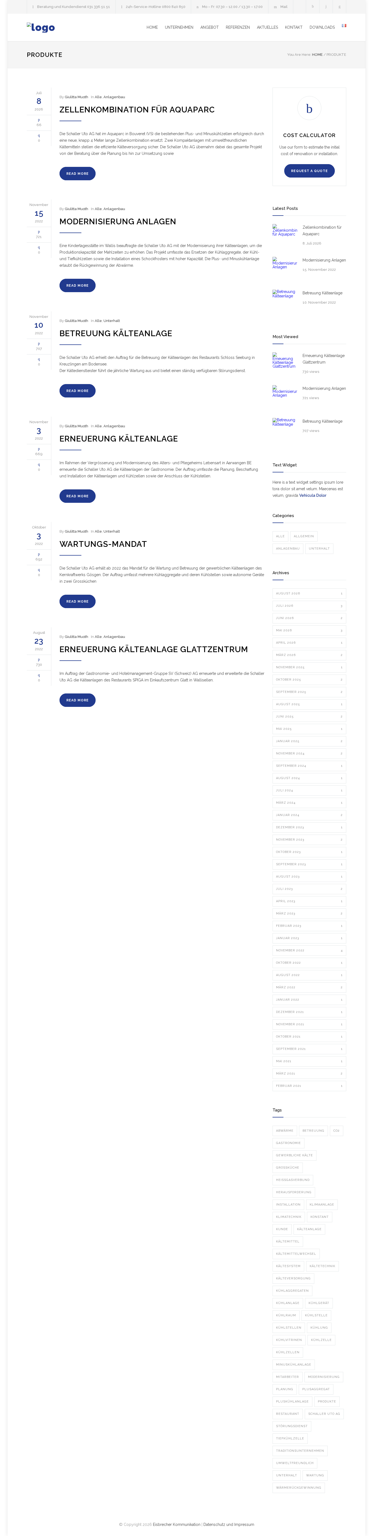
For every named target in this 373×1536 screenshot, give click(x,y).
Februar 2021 (309, 1086)
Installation (288, 1204)
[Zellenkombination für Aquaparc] (285, 236)
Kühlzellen (288, 1352)
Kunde (282, 1229)
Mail (284, 7)
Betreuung (313, 1131)
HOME (152, 27)
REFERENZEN (238, 27)
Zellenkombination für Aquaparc (137, 109)
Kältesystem (288, 1266)
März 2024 (309, 803)
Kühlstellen (288, 1327)
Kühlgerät (319, 1303)
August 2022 (309, 975)
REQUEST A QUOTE (309, 171)
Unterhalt (111, 321)
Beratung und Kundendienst (62, 7)
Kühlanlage (288, 1303)
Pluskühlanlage (292, 1401)
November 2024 (309, 753)
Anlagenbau (114, 97)
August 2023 (309, 876)
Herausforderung (294, 1192)
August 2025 (309, 704)
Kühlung (319, 1327)
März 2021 (309, 1073)
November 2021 (309, 1024)
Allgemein (304, 536)
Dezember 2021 (309, 1012)
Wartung (315, 1475)
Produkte (327, 1401)
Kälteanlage (309, 1229)
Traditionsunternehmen (300, 1451)
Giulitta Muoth (76, 97)
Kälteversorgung (293, 1278)
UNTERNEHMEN (179, 27)
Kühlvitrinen (289, 1340)
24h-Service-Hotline (144, 7)
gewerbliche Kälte (294, 1155)
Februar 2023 (309, 926)
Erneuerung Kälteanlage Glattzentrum (154, 649)
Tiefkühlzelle (290, 1438)
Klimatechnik (288, 1217)
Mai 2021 (309, 1061)
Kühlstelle (316, 1315)
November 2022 (309, 950)
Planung (284, 1389)
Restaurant (287, 1414)
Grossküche (287, 1167)
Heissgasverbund (293, 1180)
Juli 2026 (309, 606)
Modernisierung (324, 1377)
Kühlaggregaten (292, 1291)
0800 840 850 (173, 7)
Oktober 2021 (309, 1036)
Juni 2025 (309, 716)
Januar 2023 (309, 938)
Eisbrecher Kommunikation (176, 1524)
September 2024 (309, 766)
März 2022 (309, 987)
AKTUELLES (267, 27)
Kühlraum (286, 1315)
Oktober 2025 (309, 679)
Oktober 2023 (309, 852)
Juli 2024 (309, 790)
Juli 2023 (309, 889)
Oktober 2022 (309, 963)
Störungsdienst (292, 1426)
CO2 (336, 1131)
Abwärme (285, 1131)
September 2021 (309, 1049)
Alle (98, 97)
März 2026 (309, 655)
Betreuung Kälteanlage (116, 333)
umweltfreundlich (295, 1463)
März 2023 (309, 913)
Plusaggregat (316, 1389)
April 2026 (309, 642)
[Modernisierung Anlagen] (285, 269)
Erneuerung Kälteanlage (119, 438)
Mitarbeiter (287, 1377)
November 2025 (309, 667)
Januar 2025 (309, 741)
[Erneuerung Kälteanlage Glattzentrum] (285, 364)
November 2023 (309, 839)
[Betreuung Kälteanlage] (285, 302)
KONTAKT (294, 27)
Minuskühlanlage (293, 1364)
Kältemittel (288, 1241)
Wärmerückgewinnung (298, 1487)
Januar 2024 (309, 815)
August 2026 (309, 593)
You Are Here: (299, 55)
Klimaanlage (322, 1204)
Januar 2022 (309, 999)
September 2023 (309, 864)
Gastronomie (288, 1143)
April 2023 (309, 901)
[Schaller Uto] (77, 27)
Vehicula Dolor (312, 495)
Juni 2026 (309, 618)
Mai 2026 (309, 630)
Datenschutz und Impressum (228, 1524)
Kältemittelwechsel (296, 1254)
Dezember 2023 (309, 827)
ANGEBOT (209, 27)
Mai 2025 (309, 729)
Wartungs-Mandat (103, 544)
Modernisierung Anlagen (118, 221)
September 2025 (309, 692)
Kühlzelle (321, 1340)
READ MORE (77, 174)
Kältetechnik (322, 1266)
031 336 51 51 (98, 7)
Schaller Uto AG (324, 1414)
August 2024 (309, 778)
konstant (319, 1217)
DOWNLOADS (322, 27)
